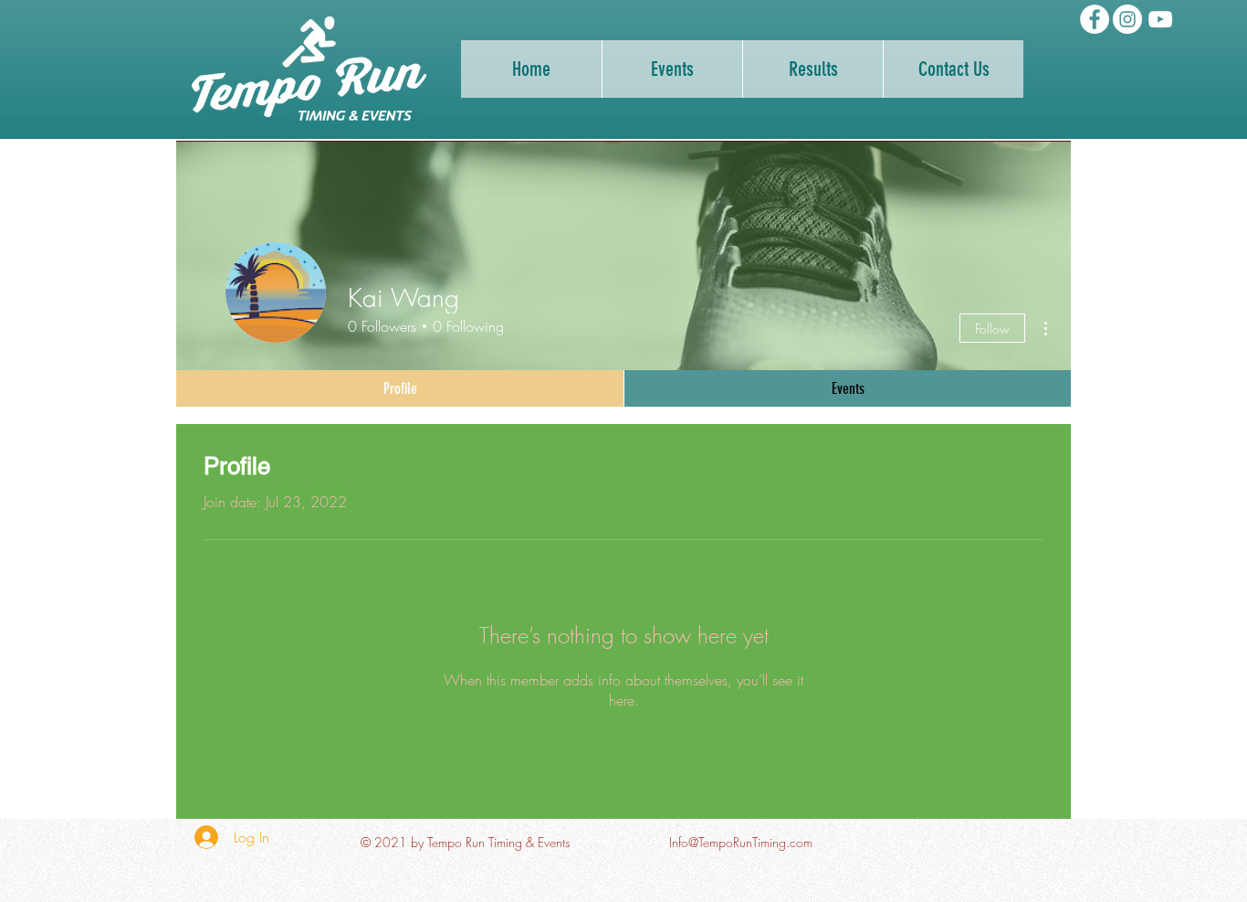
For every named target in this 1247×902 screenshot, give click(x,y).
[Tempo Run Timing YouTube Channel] (1160, 19)
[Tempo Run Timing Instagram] (1127, 19)
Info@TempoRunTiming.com (740, 842)
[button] (812, 69)
